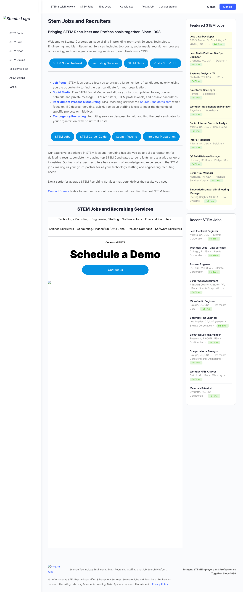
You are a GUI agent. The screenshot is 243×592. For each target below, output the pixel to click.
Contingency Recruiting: (70, 116)
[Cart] (201, 7)
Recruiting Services (105, 63)
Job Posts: (60, 82)
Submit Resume (126, 136)
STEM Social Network (68, 63)
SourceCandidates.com (155, 102)
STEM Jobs (62, 136)
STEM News (136, 63)
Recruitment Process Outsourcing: (77, 102)
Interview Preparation (161, 136)
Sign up (227, 6)
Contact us (115, 270)
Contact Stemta (58, 191)
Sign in (211, 6)
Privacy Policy (160, 584)
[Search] (191, 7)
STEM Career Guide (93, 136)
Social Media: (62, 92)
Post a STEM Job (165, 63)
